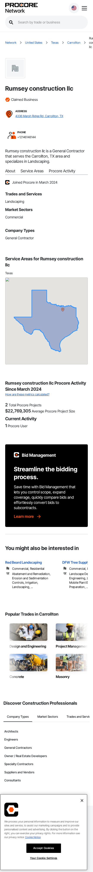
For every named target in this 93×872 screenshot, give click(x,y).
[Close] (82, 800)
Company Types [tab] (18, 716)
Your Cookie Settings (43, 858)
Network (15, 11)
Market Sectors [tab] (47, 716)
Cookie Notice (33, 837)
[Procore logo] (21, 5)
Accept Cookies (43, 848)
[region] (43, 832)
